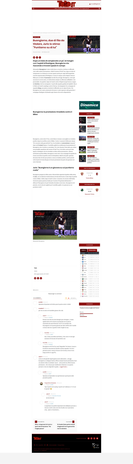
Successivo (69, 422)
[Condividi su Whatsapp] (40, 57)
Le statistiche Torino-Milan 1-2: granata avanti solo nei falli (93, 150)
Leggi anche (90, 113)
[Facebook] (88, 438)
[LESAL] (89, 105)
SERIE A (83, 250)
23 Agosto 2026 (90, 173)
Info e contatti (52, 445)
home (35, 271)
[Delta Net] (95, 445)
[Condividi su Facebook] (34, 57)
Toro (36, 32)
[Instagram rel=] (91, 438)
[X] (94, 438)
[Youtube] (97, 438)
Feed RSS (41, 445)
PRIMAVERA (92, 250)
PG (88, 253)
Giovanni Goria (36, 52)
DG (96, 253)
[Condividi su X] (37, 57)
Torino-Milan (89, 178)
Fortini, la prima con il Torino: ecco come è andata (92, 121)
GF (93, 253)
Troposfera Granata (50, 383)
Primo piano (41, 32)
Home (34, 32)
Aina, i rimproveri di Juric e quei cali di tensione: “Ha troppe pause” (43, 426)
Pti (98, 253)
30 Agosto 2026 (90, 189)
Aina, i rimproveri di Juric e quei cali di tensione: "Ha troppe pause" (72, 8)
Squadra (83, 253)
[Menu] (33, 8)
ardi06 (51, 384)
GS (95, 253)
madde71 (51, 317)
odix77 (44, 315)
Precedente (41, 422)
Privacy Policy (61, 445)
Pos (81, 253)
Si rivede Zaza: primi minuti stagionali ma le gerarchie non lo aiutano (66, 426)
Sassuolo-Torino (89, 194)
